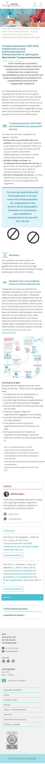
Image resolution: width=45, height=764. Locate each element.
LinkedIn (3, 661)
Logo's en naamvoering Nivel (15, 709)
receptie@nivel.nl (11, 651)
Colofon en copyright (12, 724)
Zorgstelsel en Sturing (13, 615)
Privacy (6, 695)
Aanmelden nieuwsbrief (13, 690)
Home (4, 29)
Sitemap (7, 705)
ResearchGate (13, 661)
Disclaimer (8, 714)
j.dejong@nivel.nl (15, 519)
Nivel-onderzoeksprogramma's (18, 29)
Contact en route (10, 700)
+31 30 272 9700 (11, 648)
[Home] (17, 5)
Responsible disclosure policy (15, 719)
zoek (35, 6)
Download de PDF (12, 555)
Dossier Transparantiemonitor (18, 31)
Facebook (8, 661)
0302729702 (13, 514)
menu (41, 6)
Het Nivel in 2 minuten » (17, 680)
